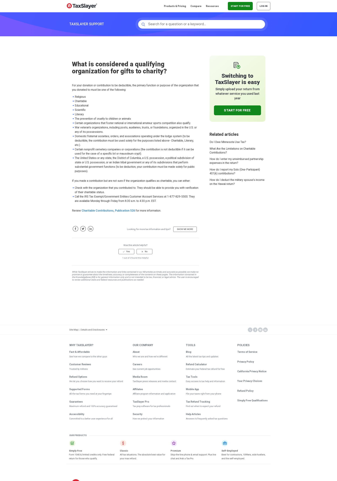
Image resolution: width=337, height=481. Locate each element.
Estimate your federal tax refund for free (205, 369)
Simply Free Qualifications (252, 400)
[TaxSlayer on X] (250, 330)
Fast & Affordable (79, 351)
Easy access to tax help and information (205, 381)
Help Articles (193, 414)
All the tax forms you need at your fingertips (90, 394)
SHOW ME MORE (185, 229)
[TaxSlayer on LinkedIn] (265, 330)
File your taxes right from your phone (203, 394)
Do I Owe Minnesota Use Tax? (228, 142)
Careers (137, 364)
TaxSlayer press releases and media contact (154, 381)
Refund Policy (245, 390)
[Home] (82, 6)
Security (137, 414)
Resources (212, 6)
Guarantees (76, 401)
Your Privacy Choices (249, 381)
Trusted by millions (78, 369)
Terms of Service (247, 351)
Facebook (75, 229)
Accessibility (76, 414)
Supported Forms (79, 389)
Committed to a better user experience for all (91, 418)
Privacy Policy (245, 361)
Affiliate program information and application (154, 394)
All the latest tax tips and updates (202, 356)
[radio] (126, 251)
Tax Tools (191, 376)
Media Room (140, 376)
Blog (188, 351)
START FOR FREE (240, 6)
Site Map (73, 329)
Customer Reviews (80, 364)
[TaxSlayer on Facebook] (255, 330)
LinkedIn (90, 229)
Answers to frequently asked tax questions (207, 418)
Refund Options (78, 376)
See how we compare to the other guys (88, 356)
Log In (263, 6)
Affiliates (138, 389)
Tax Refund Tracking (198, 401)
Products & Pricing (175, 6)
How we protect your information (148, 418)
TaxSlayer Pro (141, 401)
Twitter (83, 229)
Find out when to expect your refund (203, 406)
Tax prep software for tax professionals (151, 406)
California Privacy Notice (251, 371)
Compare (195, 6)
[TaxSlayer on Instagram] (260, 330)
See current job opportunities (146, 369)
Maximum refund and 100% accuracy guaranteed (93, 406)
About (136, 351)
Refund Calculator (196, 364)
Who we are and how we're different (150, 356)
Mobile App (192, 389)
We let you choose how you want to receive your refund (96, 381)
